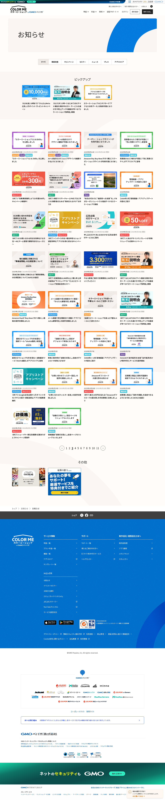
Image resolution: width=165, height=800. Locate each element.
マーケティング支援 (78, 794)
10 (93, 448)
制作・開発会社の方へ (131, 6)
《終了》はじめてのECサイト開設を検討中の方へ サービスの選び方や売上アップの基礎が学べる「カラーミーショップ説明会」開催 (136, 281)
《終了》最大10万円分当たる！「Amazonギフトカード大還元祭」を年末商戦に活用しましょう (100, 398)
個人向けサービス (121, 794)
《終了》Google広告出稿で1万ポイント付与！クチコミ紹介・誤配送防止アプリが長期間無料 (28, 398)
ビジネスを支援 (57, 794)
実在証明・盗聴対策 (26, 746)
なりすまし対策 (94, 746)
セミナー (83, 62)
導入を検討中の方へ (115, 6)
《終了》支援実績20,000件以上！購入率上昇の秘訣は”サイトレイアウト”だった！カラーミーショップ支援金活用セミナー (64, 281)
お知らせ (144, 6)
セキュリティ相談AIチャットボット (89, 744)
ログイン (125, 11)
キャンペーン (69, 62)
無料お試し (147, 11)
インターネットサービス (27, 794)
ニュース (95, 62)
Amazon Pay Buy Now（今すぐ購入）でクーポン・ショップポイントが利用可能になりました (100, 161)
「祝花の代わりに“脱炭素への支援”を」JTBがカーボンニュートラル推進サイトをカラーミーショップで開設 (100, 201)
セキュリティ (67, 794)
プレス (106, 62)
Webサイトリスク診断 (73, 744)
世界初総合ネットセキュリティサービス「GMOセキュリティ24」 (36, 744)
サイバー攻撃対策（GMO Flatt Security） (77, 746)
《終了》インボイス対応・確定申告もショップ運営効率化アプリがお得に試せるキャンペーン (64, 241)
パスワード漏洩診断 (60, 744)
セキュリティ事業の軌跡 (106, 746)
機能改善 (55, 62)
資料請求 (135, 11)
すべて (43, 62)
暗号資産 (111, 794)
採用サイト (90, 711)
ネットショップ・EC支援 (43, 794)
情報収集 (95, 794)
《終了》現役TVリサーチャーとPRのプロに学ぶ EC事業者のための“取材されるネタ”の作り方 (64, 201)
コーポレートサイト (78, 711)
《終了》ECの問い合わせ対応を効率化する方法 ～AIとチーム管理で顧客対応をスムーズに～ (28, 241)
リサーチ (88, 794)
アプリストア (119, 62)
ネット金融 (104, 794)
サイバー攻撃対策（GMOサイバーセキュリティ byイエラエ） (49, 746)
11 (97, 448)
